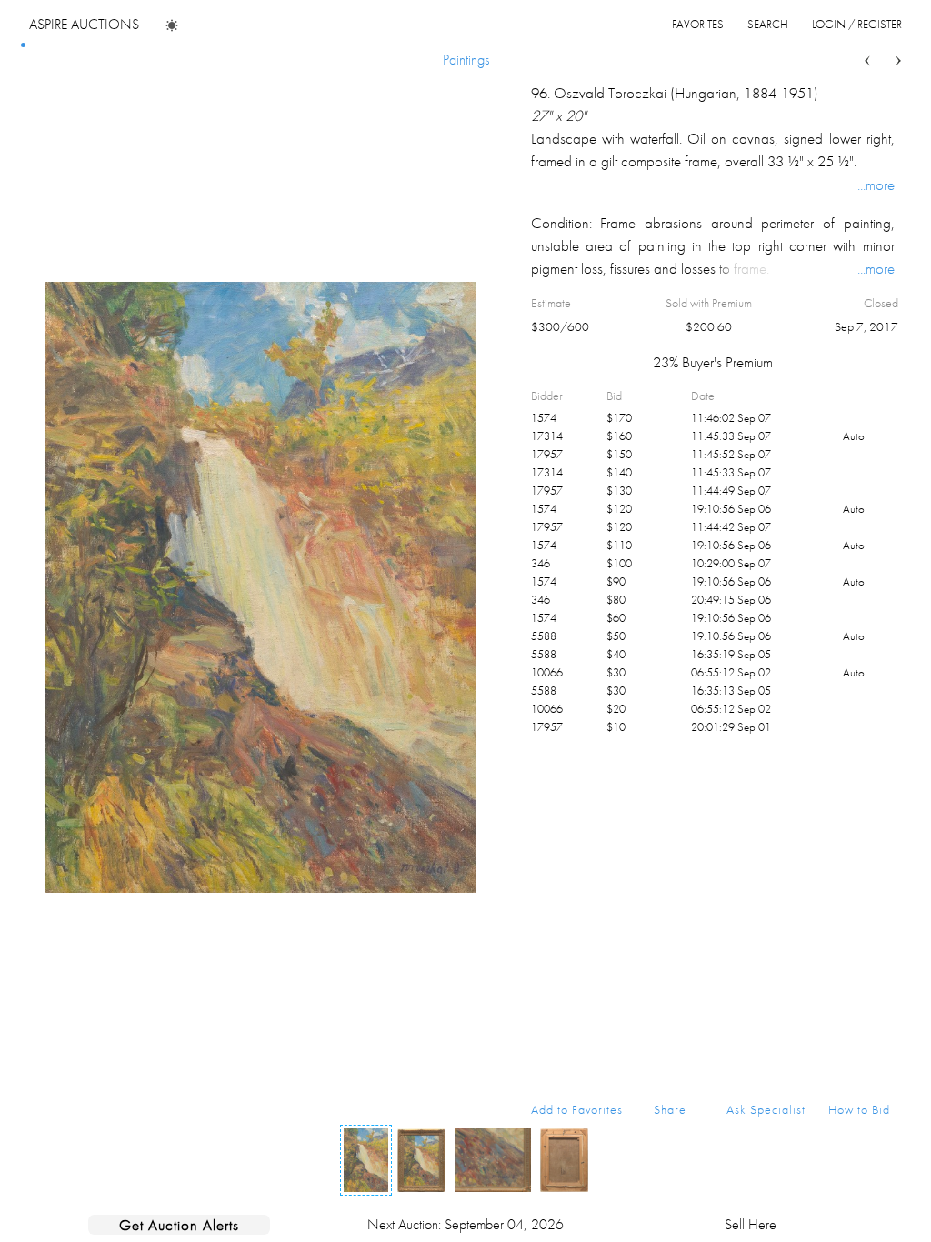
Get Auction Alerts (179, 1225)
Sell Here (750, 1224)
